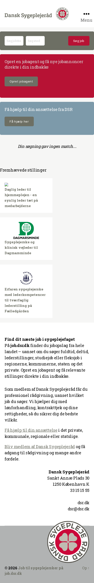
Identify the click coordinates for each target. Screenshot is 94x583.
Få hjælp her (19, 121)
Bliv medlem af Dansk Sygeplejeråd (40, 446)
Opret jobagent (21, 81)
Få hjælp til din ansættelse (31, 430)
